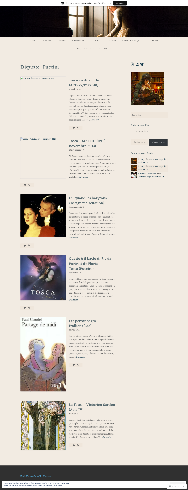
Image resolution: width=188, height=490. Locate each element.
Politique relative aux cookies (54, 486)
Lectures (111, 40)
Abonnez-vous (158, 142)
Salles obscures (85, 49)
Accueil (34, 40)
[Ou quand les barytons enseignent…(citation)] (29, 245)
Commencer (120, 3)
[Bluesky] (142, 64)
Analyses (62, 40)
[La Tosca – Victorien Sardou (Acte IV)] (77, 445)
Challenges (78, 40)
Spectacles (105, 49)
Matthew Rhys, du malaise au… (151, 176)
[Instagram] (137, 64)
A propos (47, 40)
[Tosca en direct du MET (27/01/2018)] (77, 127)
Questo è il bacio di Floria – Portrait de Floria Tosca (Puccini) (91, 264)
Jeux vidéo (95, 40)
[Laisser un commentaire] (74, 127)
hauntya (141, 159)
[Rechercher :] (149, 115)
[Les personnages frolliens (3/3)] (77, 364)
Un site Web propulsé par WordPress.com (35, 476)
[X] (133, 64)
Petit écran (152, 40)
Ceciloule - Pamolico (147, 173)
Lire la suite (95, 120)
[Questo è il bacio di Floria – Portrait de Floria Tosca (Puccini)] (29, 307)
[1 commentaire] (25, 185)
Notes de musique (131, 40)
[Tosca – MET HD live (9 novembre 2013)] (29, 185)
